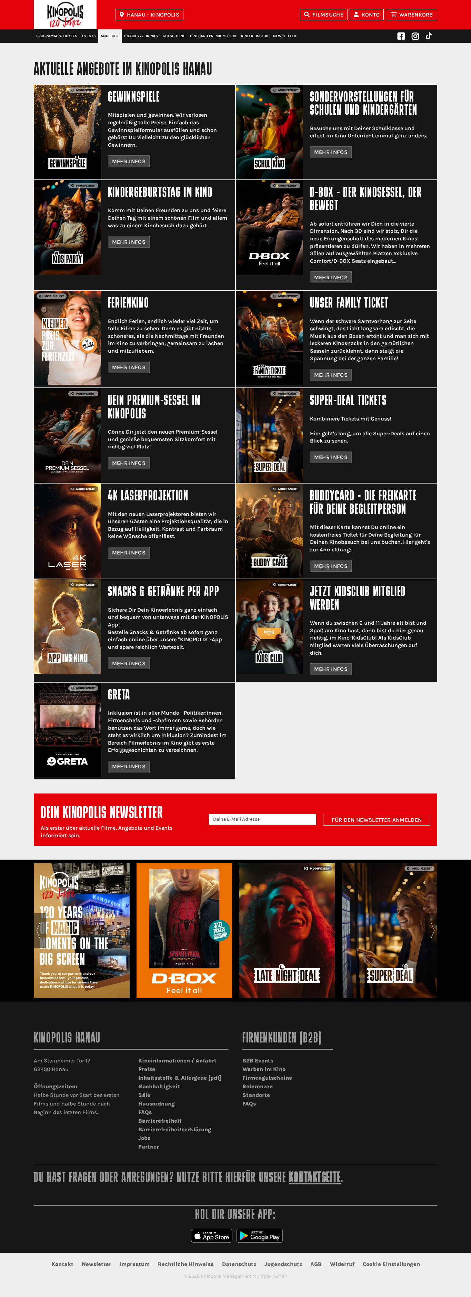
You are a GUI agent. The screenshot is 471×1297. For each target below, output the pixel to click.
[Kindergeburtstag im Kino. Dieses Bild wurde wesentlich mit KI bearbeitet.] (67, 227)
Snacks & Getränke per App (164, 592)
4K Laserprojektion (148, 497)
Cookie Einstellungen (391, 1264)
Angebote (110, 36)
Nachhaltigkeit (159, 1086)
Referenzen (257, 1086)
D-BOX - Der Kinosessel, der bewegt (366, 200)
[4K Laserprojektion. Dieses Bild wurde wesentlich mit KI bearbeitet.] (67, 531)
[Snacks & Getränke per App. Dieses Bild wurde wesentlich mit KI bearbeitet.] (67, 626)
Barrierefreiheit (160, 1121)
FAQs (145, 1112)
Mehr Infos (129, 161)
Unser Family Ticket (349, 304)
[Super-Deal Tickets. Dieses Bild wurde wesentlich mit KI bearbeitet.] (269, 435)
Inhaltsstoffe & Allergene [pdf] (179, 1078)
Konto (371, 14)
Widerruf (342, 1264)
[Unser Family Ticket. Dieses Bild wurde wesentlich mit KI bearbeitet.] (269, 338)
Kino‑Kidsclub (254, 36)
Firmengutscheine (267, 1078)
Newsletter (284, 36)
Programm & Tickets (56, 36)
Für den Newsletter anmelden (377, 820)
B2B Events (257, 1060)
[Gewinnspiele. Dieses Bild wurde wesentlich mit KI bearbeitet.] (67, 132)
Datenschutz (239, 1264)
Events (89, 36)
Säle (144, 1095)
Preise (146, 1069)
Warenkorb (416, 14)
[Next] (433, 930)
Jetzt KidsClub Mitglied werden (358, 599)
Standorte (256, 1095)
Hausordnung (156, 1103)
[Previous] (38, 930)
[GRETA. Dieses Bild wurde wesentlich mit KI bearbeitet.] (67, 730)
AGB (316, 1264)
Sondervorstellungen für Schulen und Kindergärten (364, 104)
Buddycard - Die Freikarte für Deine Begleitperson (363, 503)
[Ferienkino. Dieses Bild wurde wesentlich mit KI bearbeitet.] (67, 338)
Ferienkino (128, 304)
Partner (148, 1146)
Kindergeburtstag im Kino (160, 193)
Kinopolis (65, 14)
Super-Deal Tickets (348, 401)
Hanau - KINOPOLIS (153, 14)
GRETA (119, 696)
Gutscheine (174, 36)
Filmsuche (327, 14)
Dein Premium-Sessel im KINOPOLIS (154, 408)
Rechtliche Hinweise (186, 1264)
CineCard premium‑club (213, 36)
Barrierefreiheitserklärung (174, 1129)
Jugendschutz (283, 1264)
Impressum (135, 1264)
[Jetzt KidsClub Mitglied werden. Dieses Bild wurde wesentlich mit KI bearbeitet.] (269, 626)
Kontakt (62, 1264)
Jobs (144, 1138)
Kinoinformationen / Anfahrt (177, 1060)
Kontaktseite (315, 1178)
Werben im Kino (263, 1069)
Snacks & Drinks (141, 36)
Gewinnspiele (134, 98)
